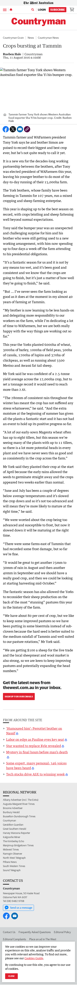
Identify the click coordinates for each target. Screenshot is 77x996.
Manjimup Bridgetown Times (18, 845)
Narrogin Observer (12, 853)
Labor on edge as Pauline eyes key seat (35, 740)
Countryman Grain (13, 37)
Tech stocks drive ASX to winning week (35, 774)
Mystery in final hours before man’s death (37, 752)
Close (11, 976)
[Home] (11, 9)
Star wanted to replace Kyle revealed (33, 746)
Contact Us (9, 932)
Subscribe (57, 9)
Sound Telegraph (12, 870)
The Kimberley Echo (13, 841)
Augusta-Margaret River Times (19, 803)
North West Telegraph (14, 857)
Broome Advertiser (13, 808)
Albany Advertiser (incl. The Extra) (20, 799)
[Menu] (5, 10)
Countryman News (48, 37)
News (31, 37)
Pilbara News (10, 861)
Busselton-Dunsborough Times (19, 816)
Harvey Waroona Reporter (16, 832)
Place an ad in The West (42, 939)
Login (42, 9)
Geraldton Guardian (13, 824)
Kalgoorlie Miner (11, 837)
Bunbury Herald (11, 812)
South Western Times (14, 866)
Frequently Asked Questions (35, 932)
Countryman (9, 820)
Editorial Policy (62, 932)
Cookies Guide (33, 958)
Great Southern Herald (14, 828)
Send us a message (21, 907)
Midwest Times (11, 849)
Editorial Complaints (14, 939)
